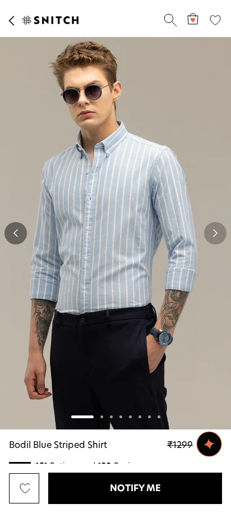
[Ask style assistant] (209, 444)
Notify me (135, 488)
